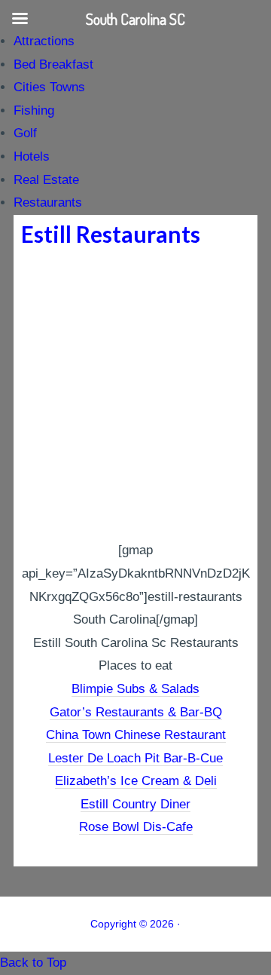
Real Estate (46, 180)
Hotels (32, 156)
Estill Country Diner (135, 804)
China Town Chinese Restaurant (136, 735)
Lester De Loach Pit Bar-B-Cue (135, 758)
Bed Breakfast (53, 64)
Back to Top (33, 962)
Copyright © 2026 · (135, 924)
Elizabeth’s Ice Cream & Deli (136, 781)
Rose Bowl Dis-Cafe (136, 827)
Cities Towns (49, 87)
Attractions (44, 41)
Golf (25, 133)
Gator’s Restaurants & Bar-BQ (136, 712)
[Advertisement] (135, 396)
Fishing (34, 110)
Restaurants (48, 202)
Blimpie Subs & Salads (135, 689)
